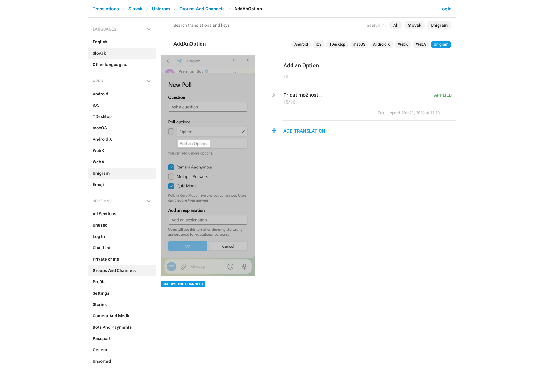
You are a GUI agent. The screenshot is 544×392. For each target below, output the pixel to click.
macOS (359, 44)
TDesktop (337, 44)
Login (445, 9)
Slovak (135, 9)
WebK (403, 44)
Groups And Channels (202, 9)
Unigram (161, 9)
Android (301, 44)
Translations (106, 9)
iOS (318, 44)
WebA (421, 44)
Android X (381, 44)
